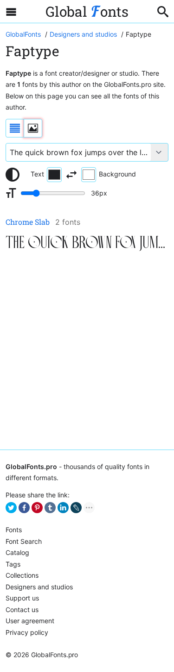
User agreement (30, 621)
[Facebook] (24, 507)
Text (37, 174)
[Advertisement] (87, 351)
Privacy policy (27, 632)
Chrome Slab (28, 222)
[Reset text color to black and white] (12, 175)
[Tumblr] (50, 507)
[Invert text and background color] (71, 175)
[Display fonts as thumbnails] (33, 128)
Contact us (22, 609)
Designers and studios (39, 587)
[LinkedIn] (63, 507)
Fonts (14, 530)
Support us (22, 598)
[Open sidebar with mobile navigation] (11, 11)
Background (117, 174)
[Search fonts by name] (163, 11)
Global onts (87, 11)
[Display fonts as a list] (15, 128)
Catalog (17, 552)
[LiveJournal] (76, 507)
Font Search (24, 541)
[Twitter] (11, 507)
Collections (22, 575)
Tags (13, 564)
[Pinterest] (37, 507)
